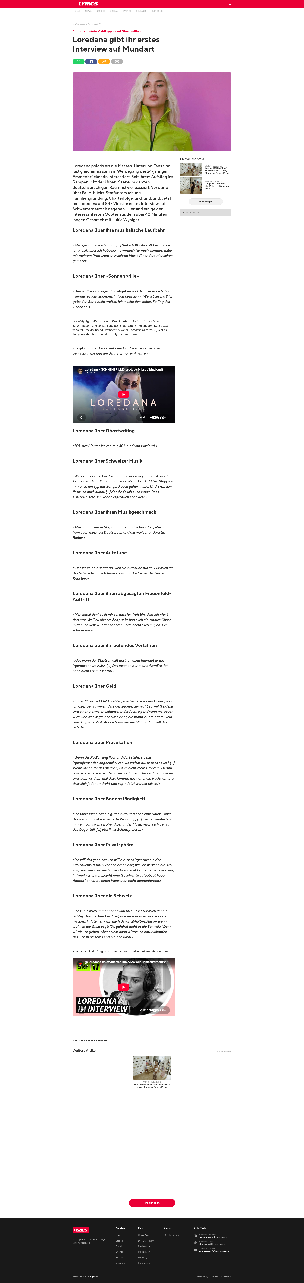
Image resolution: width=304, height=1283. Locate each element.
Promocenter (144, 1263)
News (118, 1235)
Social (119, 1246)
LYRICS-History (146, 1240)
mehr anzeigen (224, 1051)
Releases (120, 1257)
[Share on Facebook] (91, 61)
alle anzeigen (205, 201)
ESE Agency (91, 1276)
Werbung (142, 1257)
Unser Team (144, 1235)
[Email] (117, 61)
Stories (119, 1240)
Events (119, 1252)
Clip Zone (120, 1263)
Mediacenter (144, 1246)
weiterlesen (152, 1203)
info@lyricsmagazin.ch (174, 1235)
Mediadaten (144, 1252)
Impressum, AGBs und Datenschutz (213, 1276)
